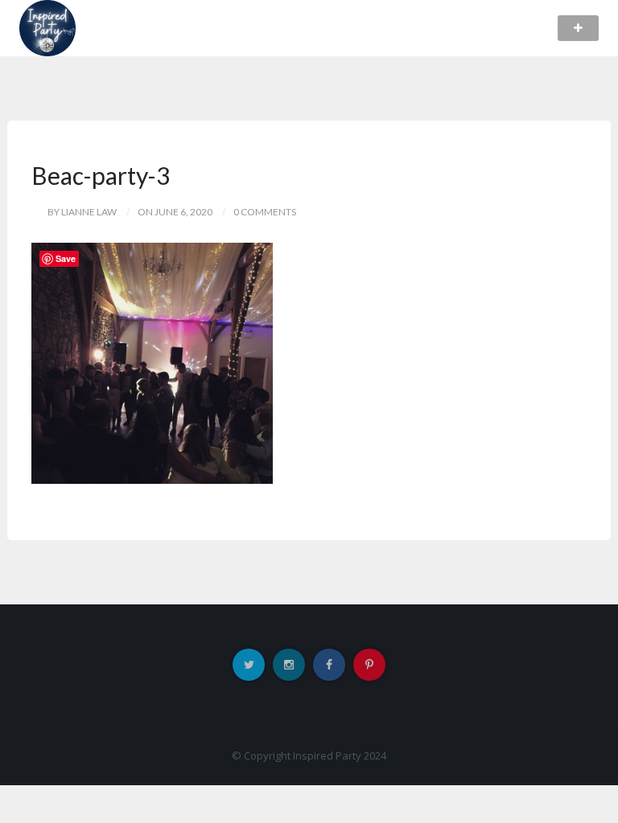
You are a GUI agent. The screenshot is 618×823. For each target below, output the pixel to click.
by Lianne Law (82, 212)
